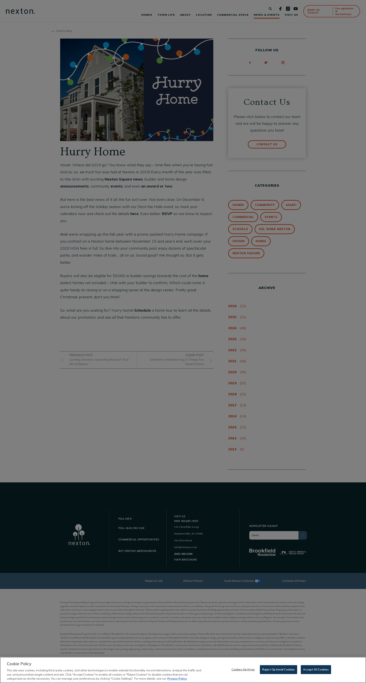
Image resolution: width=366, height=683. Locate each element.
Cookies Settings (243, 669)
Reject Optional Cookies (278, 669)
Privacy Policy (177, 678)
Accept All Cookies (316, 669)
